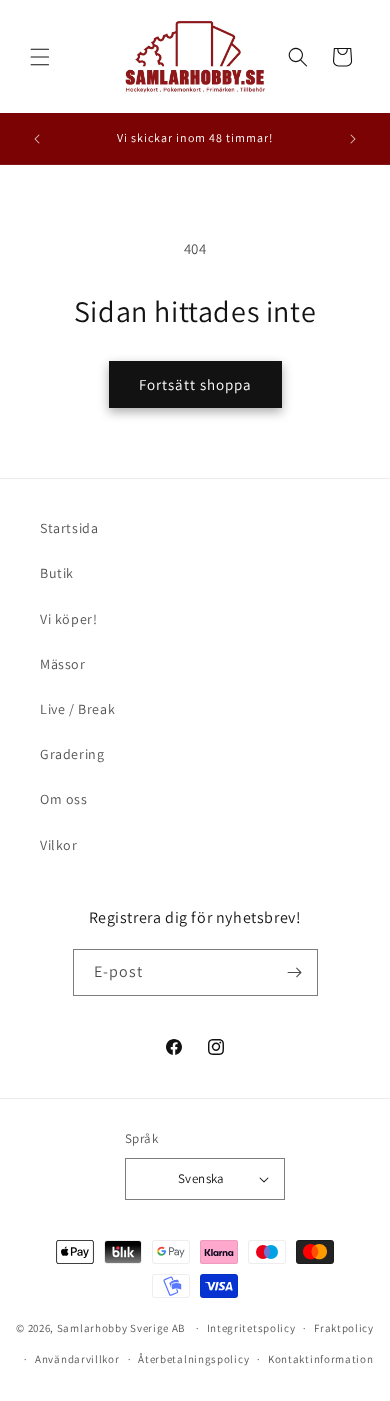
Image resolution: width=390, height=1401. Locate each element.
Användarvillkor (77, 1359)
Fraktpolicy (344, 1328)
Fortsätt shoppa (195, 384)
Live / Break (77, 709)
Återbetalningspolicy (193, 1359)
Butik (57, 573)
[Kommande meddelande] (353, 139)
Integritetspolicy (251, 1328)
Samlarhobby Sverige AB (121, 1328)
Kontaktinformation (321, 1359)
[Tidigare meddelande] (37, 139)
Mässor (63, 664)
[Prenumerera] (295, 972)
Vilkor (59, 845)
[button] (40, 57)
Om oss (64, 799)
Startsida (69, 528)
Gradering (72, 754)
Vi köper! (68, 619)
